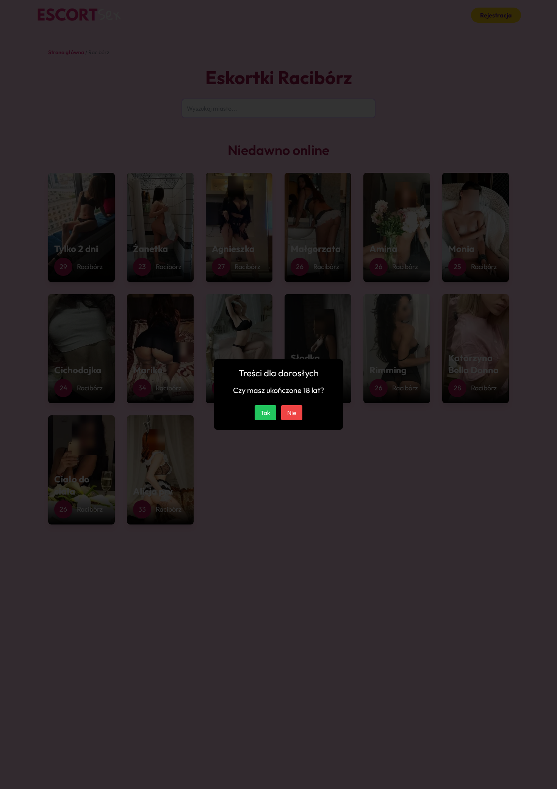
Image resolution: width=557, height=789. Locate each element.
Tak (265, 412)
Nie (291, 412)
